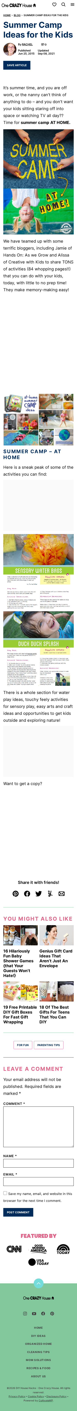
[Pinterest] (52, 1313)
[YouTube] (34, 1313)
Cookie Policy (36, 1396)
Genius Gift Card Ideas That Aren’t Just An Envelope (55, 958)
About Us (38, 1376)
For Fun (23, 1045)
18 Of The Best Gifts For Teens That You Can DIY (54, 1014)
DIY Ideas (38, 1335)
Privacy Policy (17, 1396)
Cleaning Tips (38, 1352)
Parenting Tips (48, 1045)
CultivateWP (46, 1400)
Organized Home (38, 1343)
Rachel (27, 44)
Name (10, 1156)
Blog (17, 15)
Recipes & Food (38, 1368)
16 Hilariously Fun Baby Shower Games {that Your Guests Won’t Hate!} (18, 963)
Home (7, 15)
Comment (14, 1104)
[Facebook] (43, 1313)
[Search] (63, 4)
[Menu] (72, 4)
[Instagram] (25, 1313)
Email (10, 1174)
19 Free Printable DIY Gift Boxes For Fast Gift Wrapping (20, 1014)
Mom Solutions (38, 1360)
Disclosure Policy (56, 1396)
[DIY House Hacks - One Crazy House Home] (19, 4)
